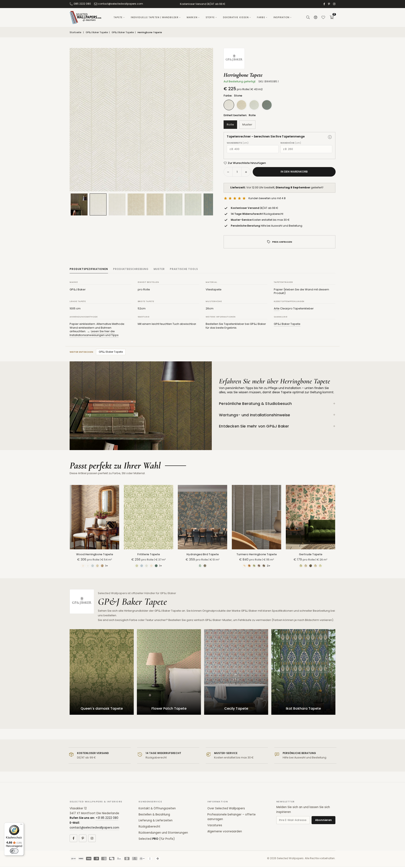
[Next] (204, 119)
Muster (247, 124)
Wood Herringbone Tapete (94, 554)
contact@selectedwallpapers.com (120, 3)
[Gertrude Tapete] (310, 517)
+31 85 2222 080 (107, 818)
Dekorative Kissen (236, 17)
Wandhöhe (290, 143)
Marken (192, 17)
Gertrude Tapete (310, 554)
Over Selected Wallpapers (226, 808)
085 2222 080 (82, 3)
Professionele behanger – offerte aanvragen (231, 817)
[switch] (14, 850)
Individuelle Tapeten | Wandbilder (154, 17)
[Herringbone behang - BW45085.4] (212, 204)
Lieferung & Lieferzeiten (156, 820)
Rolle (230, 124)
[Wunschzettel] (323, 17)
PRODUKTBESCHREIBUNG (130, 269)
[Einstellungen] (315, 17)
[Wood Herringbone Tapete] (94, 517)
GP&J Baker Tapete (97, 32)
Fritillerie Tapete (148, 554)
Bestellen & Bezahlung (154, 815)
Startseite (75, 32)
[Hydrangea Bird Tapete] (202, 517)
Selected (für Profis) (157, 839)
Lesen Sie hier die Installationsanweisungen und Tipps (94, 333)
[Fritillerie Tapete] (148, 517)
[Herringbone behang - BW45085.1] (98, 204)
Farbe (261, 17)
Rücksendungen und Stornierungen (163, 833)
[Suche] (308, 17)
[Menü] (21, 825)
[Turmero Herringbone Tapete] (256, 517)
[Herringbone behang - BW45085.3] (174, 204)
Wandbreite (237, 143)
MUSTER (159, 269)
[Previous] (78, 119)
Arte (276, 308)
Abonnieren (323, 820)
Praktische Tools (184, 269)
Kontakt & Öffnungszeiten (157, 808)
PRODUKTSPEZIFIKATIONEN (89, 269)
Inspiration (281, 17)
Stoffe (210, 17)
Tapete (118, 17)
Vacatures (214, 825)
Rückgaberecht (149, 827)
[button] (331, 17)
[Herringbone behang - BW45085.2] (136, 204)
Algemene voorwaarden (224, 831)
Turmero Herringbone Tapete (256, 554)
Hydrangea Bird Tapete (202, 554)
